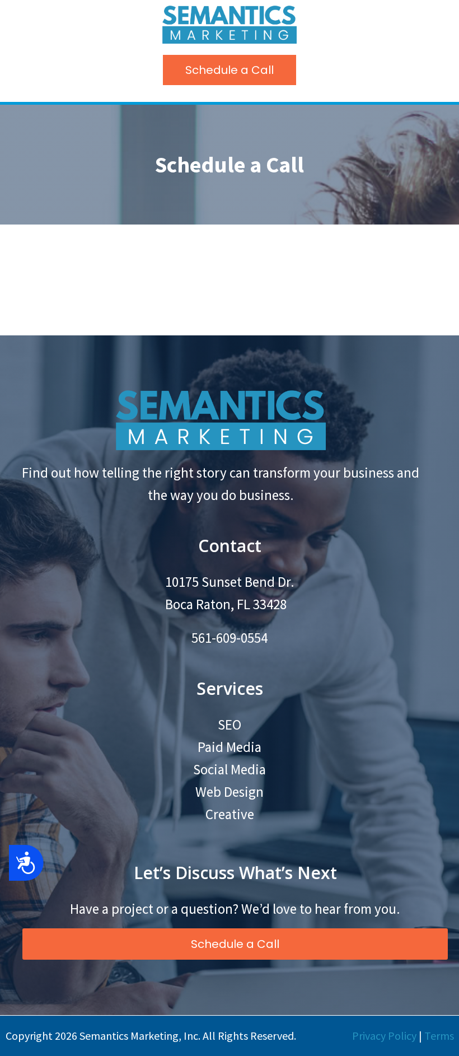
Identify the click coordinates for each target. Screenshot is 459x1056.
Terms (439, 1036)
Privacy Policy (384, 1036)
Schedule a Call (229, 70)
